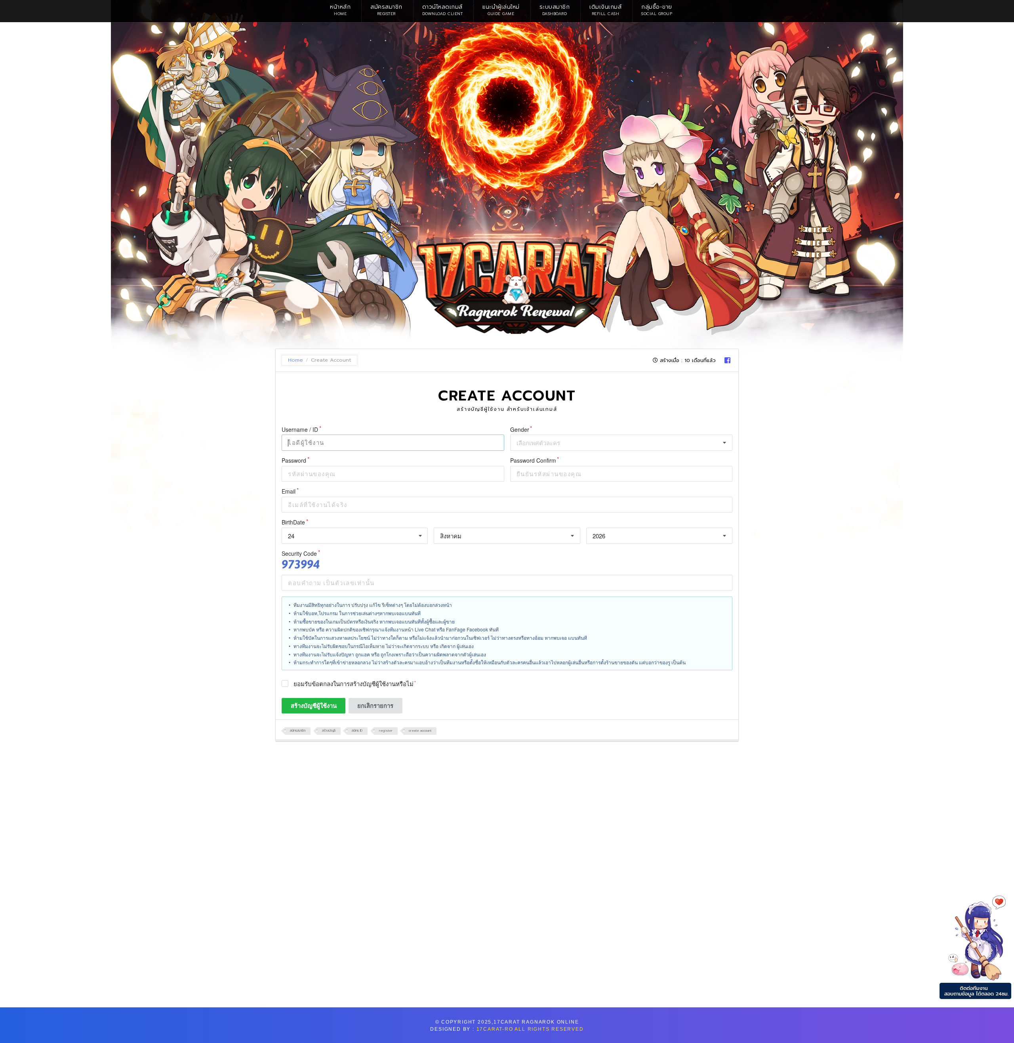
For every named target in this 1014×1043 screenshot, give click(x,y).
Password (294, 460)
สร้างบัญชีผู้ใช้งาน (314, 705)
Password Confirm (533, 460)
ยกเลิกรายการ (375, 705)
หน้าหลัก (340, 10)
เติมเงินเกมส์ (605, 10)
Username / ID (300, 429)
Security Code (299, 553)
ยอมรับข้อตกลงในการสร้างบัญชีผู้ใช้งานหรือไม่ (354, 684)
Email (288, 491)
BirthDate (293, 522)
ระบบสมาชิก (554, 10)
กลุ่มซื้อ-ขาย (656, 10)
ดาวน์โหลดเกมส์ (442, 10)
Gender (519, 429)
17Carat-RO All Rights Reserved (530, 1029)
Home (295, 360)
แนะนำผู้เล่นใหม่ (501, 10)
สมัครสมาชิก (386, 10)
